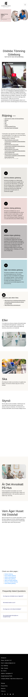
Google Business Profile (6, 676)
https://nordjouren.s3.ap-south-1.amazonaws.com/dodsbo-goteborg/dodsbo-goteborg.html (15, 141)
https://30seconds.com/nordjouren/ (12, 305)
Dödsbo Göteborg (9, 574)
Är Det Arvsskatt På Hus (10, 126)
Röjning (6, 120)
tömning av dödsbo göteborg (11, 581)
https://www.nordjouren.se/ (16, 678)
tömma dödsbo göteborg (10, 575)
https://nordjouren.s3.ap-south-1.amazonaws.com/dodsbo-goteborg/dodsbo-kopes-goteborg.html (15, 155)
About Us (3, 688)
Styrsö (6, 124)
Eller (6, 121)
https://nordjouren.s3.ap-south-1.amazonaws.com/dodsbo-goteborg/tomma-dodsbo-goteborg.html (15, 146)
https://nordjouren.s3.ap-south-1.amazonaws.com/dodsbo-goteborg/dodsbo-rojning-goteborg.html (15, 151)
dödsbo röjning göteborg (10, 577)
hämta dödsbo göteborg (10, 583)
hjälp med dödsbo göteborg (11, 580)
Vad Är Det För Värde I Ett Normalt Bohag (14, 118)
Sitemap (3, 683)
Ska (5, 123)
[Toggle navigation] (25, 4)
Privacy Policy (4, 685)
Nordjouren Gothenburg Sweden (16, 90)
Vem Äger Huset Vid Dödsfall (11, 128)
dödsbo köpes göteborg (10, 578)
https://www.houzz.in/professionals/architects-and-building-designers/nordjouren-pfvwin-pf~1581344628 (15, 302)
